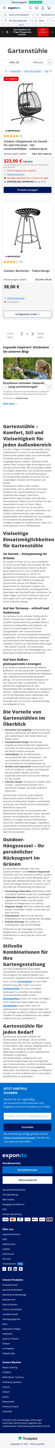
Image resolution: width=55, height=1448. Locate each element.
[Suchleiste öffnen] (31, 7)
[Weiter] (32, 334)
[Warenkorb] (49, 7)
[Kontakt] (37, 8)
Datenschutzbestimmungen (20, 1137)
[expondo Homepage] (6, 71)
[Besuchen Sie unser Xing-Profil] (21, 1270)
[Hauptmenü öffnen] (4, 8)
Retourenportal (28, 1180)
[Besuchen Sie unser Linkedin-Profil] (15, 1270)
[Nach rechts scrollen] (52, 32)
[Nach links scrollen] (2, 32)
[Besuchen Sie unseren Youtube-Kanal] (4, 1270)
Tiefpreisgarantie (16, 174)
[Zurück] (21, 334)
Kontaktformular (27, 1170)
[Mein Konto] (43, 7)
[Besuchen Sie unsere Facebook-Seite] (10, 1270)
